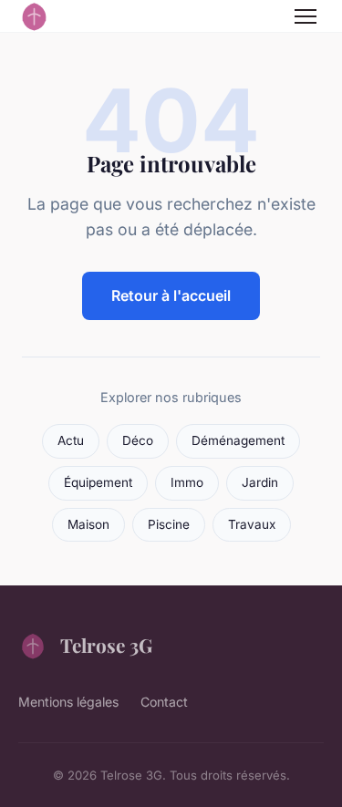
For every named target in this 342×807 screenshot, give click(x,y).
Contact (164, 701)
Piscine (169, 524)
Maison (88, 524)
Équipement (98, 482)
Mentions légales (68, 701)
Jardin (260, 482)
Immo (187, 482)
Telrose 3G (106, 644)
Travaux (251, 524)
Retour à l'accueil (171, 295)
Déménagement (238, 440)
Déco (137, 440)
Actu (70, 440)
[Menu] (305, 16)
